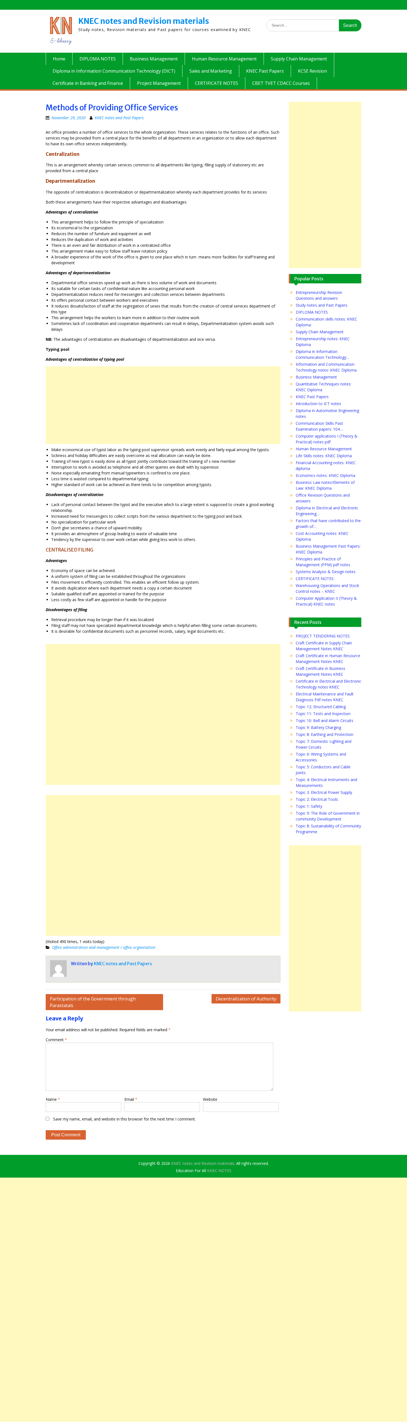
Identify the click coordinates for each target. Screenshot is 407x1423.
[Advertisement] (163, 405)
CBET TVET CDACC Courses (281, 83)
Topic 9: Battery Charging (318, 727)
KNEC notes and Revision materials (143, 21)
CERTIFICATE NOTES (216, 83)
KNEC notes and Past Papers (119, 117)
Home (59, 59)
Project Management (159, 83)
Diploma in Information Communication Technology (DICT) (114, 71)
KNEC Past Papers (265, 71)
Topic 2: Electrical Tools (317, 799)
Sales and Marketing (210, 71)
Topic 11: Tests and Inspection (323, 713)
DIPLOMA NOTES (97, 59)
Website (210, 1099)
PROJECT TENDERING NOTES (323, 636)
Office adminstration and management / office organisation (103, 947)
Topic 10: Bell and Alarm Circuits (324, 720)
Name (53, 1099)
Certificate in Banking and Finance (88, 83)
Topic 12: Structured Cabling (321, 706)
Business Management (154, 59)
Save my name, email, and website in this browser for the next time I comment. (124, 1119)
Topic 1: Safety (309, 806)
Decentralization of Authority (246, 999)
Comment (56, 1039)
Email (130, 1099)
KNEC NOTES (219, 1170)
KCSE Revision (312, 71)
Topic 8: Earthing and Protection (324, 734)
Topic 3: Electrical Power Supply (324, 792)
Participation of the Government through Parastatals (93, 1002)
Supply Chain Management (299, 59)
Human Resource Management (224, 59)
